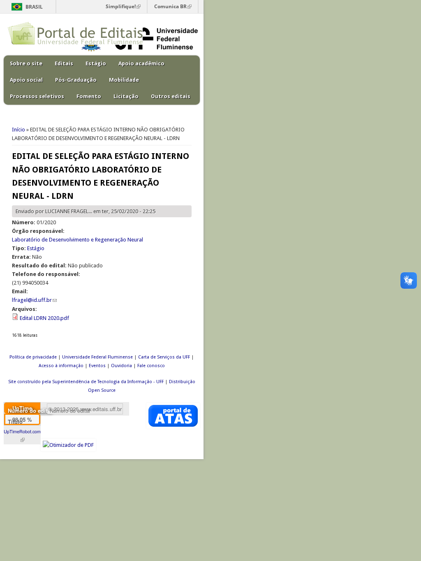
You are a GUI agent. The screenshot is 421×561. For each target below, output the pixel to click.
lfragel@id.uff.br (34, 300)
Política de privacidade (33, 357)
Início (18, 129)
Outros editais (170, 96)
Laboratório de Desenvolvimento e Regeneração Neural (77, 240)
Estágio (96, 63)
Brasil (34, 6)
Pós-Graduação (76, 80)
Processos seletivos (37, 96)
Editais (64, 63)
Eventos (97, 365)
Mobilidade (124, 80)
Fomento (88, 96)
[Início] (75, 43)
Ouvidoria (121, 365)
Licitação (126, 96)
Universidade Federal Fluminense (97, 357)
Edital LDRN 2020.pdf (44, 318)
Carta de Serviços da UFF (164, 357)
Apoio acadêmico (141, 63)
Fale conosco (151, 365)
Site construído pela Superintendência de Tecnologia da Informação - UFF (86, 381)
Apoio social (26, 80)
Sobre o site (26, 63)
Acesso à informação (61, 365)
